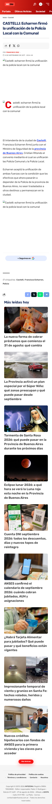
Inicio (5, 17)
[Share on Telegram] (46, 294)
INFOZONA (29, 786)
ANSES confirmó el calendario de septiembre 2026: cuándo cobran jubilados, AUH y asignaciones (23, 592)
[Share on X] (14, 46)
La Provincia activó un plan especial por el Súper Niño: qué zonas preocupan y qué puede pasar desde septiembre (24, 390)
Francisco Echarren (34, 280)
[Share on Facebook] (10, 46)
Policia (6, 284)
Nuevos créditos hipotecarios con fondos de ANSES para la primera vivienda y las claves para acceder (24, 744)
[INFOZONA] (10, 4)
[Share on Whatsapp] (18, 46)
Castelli (11, 17)
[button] (35, 4)
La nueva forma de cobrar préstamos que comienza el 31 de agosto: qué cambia (24, 341)
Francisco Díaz (12, 52)
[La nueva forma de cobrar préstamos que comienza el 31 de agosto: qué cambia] (26, 320)
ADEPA (46, 792)
